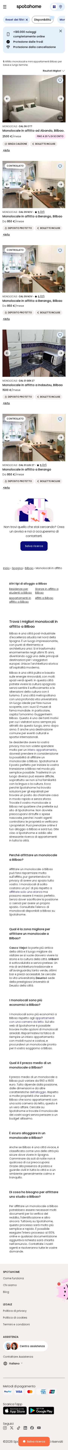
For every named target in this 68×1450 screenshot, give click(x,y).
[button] (57, 7)
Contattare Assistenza (18, 1357)
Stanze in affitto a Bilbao (46, 591)
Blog (6, 1292)
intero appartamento (42, 750)
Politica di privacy (15, 1311)
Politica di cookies (15, 1317)
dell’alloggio (38, 1092)
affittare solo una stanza (25, 892)
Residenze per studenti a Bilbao (20, 591)
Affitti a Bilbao (44, 598)
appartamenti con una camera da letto (31, 1020)
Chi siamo (10, 1285)
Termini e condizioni (16, 1324)
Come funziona (13, 1278)
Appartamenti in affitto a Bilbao (20, 600)
